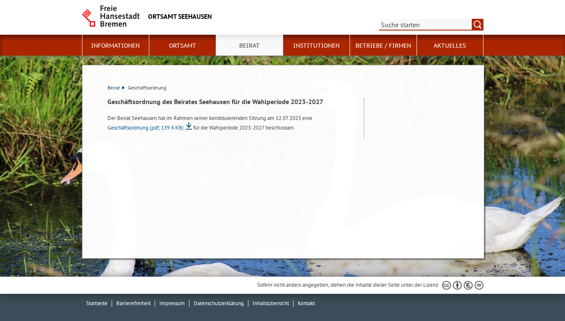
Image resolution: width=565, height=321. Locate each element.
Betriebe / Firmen (383, 45)
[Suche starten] (477, 25)
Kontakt (306, 303)
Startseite (96, 303)
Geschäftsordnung (145, 127)
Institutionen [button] (316, 45)
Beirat (113, 87)
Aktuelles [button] (450, 45)
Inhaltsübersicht (271, 303)
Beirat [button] (249, 45)
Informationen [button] (115, 45)
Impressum (172, 303)
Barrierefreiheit (133, 303)
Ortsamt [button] (182, 45)
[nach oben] (539, 295)
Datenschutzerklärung (219, 303)
